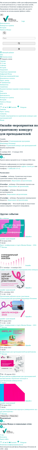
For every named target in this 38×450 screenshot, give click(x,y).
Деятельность (5, 23)
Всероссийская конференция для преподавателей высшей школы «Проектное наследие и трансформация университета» (18, 378)
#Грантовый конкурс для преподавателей (21, 145)
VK (7, 107)
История (3, 68)
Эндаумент (4, 70)
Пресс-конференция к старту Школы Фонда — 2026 (18, 245)
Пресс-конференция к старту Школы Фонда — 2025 (18, 325)
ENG (1, 55)
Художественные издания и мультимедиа (15, 89)
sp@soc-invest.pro (27, 166)
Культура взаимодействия (9, 76)
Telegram (23, 107)
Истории (3, 28)
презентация (27, 181)
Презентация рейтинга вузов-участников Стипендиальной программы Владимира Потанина (18, 297)
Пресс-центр (4, 80)
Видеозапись (16, 181)
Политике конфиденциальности (20, 7)
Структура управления (8, 72)
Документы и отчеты (7, 78)
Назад (2, 120)
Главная (3, 61)
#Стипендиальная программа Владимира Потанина (15, 142)
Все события (4, 218)
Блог (1, 91)
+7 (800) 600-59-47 (13, 168)
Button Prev (4, 416)
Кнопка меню (7, 57)
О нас (2, 435)
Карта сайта (4, 439)
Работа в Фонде (5, 30)
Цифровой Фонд (6, 74)
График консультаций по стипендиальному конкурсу (19, 270)
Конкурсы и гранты (7, 25)
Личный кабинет (8, 53)
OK (1, 15)
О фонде (3, 65)
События (3, 114)
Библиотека (4, 85)
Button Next (14, 416)
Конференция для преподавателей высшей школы (18, 352)
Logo (23, 21)
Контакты (3, 93)
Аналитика (4, 87)
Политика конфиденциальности (11, 445)
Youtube (14, 107)
